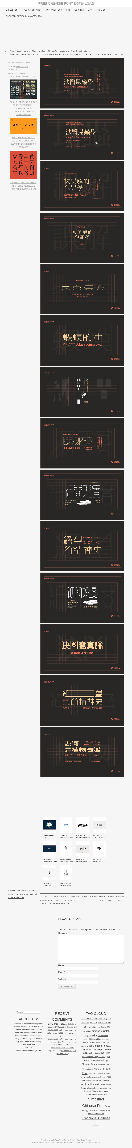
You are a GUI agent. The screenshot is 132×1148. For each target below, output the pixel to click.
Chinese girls (94, 1039)
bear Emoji (103, 1019)
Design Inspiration (32, 10)
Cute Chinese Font (97, 1045)
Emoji (90, 10)
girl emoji (101, 1056)
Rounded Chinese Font (93, 1091)
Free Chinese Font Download (66, 3)
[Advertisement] (66, 34)
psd (103, 1081)
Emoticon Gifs (91, 1057)
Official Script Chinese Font (96, 1073)
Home (6, 51)
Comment (63, 933)
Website (62, 979)
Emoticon (98, 1053)
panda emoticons (93, 1077)
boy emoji (91, 1027)
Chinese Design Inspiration (20, 51)
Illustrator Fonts (54, 10)
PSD (68, 10)
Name (61, 965)
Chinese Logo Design (90, 1042)
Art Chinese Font (90, 1018)
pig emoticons (96, 1080)
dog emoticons (91, 1049)
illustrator (99, 1064)
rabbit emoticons (95, 1084)
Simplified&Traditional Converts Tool (24, 16)
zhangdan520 (25, 62)
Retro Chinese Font (104, 1088)
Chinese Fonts (13, 10)
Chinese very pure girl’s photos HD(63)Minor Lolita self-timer (62, 1033)
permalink (23, 73)
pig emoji (88, 1080)
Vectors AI (79, 10)
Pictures (101, 10)
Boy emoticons (100, 1027)
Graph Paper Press (83, 1140)
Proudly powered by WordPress (52, 1140)
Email (61, 972)
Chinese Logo (104, 1039)
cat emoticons (95, 1031)
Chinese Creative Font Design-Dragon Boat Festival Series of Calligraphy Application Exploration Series (59, 900)
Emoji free (90, 1053)
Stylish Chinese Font (96, 1114)
